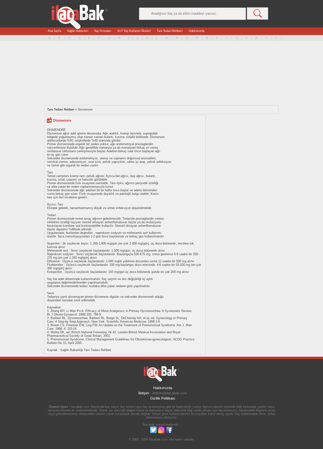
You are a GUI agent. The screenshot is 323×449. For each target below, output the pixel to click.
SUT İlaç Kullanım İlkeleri (134, 31)
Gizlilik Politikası (162, 398)
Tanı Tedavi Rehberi (170, 31)
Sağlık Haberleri (77, 31)
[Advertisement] (161, 74)
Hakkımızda (196, 31)
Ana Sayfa (54, 31)
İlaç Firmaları (102, 31)
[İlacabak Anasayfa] (80, 17)
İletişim (143, 393)
